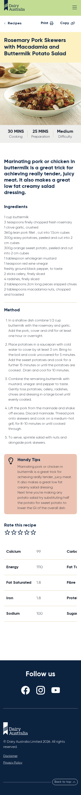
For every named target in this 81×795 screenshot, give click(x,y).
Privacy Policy (12, 762)
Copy (64, 23)
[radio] (7, 532)
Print (44, 23)
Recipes (15, 23)
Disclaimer (10, 756)
